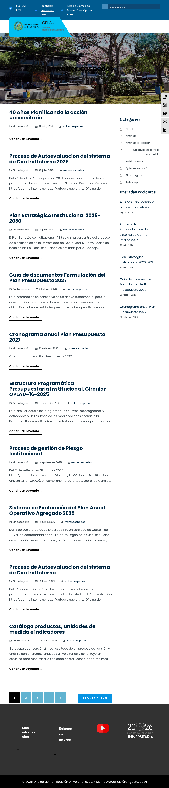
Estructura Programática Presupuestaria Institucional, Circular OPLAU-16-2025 (57, 389)
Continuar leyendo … (25, 139)
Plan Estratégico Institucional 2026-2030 (55, 218)
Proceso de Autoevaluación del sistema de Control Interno (59, 569)
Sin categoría (21, 126)
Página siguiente (95, 698)
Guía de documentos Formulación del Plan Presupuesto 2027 (57, 277)
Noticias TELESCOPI (138, 143)
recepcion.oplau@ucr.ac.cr (47, 10)
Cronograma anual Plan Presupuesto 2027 (57, 337)
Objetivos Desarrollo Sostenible (146, 152)
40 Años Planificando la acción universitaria (48, 115)
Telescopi (132, 182)
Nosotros (131, 129)
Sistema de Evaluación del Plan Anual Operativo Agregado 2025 (57, 510)
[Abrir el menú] (79, 26)
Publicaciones (21, 289)
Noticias (131, 136)
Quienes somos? (136, 168)
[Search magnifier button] (105, 6)
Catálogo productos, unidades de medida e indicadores (52, 629)
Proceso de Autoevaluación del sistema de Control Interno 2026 (59, 158)
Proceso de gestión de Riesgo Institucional (46, 451)
